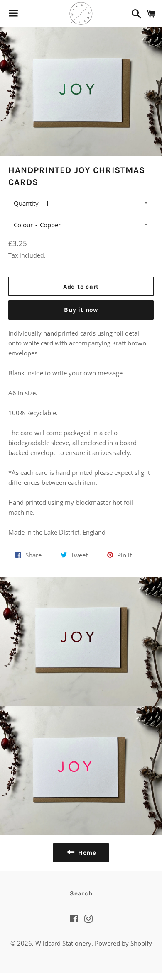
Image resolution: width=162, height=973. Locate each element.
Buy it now (81, 310)
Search (81, 893)
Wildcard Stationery (63, 943)
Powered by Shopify (123, 943)
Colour (23, 225)
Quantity (26, 203)
